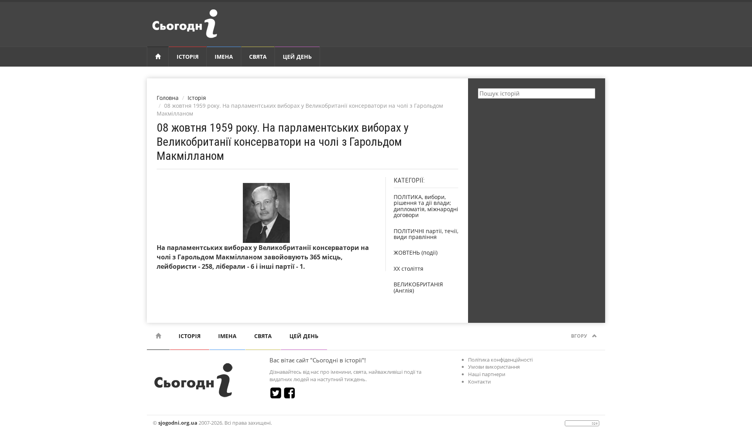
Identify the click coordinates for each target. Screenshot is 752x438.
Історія (188, 56)
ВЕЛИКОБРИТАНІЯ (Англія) (418, 287)
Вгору (579, 336)
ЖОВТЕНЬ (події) (415, 252)
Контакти (479, 381)
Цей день (297, 56)
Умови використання (494, 366)
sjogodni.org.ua (177, 422)
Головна (168, 97)
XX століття (408, 268)
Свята (258, 56)
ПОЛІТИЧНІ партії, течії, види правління (426, 234)
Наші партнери (486, 374)
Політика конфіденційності (500, 359)
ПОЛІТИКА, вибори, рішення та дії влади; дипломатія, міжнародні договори (426, 206)
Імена (224, 56)
